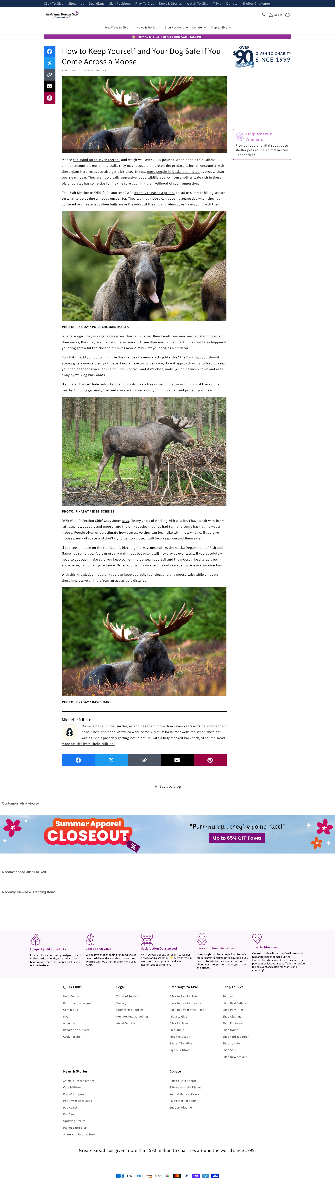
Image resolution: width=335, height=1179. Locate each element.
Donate (232, 4)
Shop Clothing (232, 1016)
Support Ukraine (180, 1107)
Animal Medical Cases (184, 1094)
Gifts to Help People (183, 1081)
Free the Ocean (179, 1036)
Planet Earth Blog (75, 1127)
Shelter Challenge (256, 4)
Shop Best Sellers (234, 1003)
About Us (69, 1023)
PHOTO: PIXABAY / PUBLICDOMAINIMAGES (95, 327)
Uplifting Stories (74, 1121)
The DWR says (190, 357)
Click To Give (54, 4)
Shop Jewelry (232, 1043)
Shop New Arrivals (235, 1057)
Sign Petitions (120, 4)
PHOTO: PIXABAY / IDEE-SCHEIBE (88, 511)
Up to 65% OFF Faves (237, 838)
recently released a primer (154, 192)
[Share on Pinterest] (49, 98)
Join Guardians (92, 4)
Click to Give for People (185, 1003)
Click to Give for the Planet (187, 1010)
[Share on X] (49, 63)
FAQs (66, 1016)
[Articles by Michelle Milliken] (69, 731)
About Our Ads (125, 1023)
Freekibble (176, 1030)
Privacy (121, 1003)
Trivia (217, 4)
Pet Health (70, 1107)
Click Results (72, 1036)
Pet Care (69, 1114)
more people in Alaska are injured (173, 171)
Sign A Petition (179, 1050)
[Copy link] (49, 75)
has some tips (82, 553)
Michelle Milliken (95, 70)
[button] (264, 15)
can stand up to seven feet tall (96, 159)
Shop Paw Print (233, 1010)
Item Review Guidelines (132, 1016)
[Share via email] (49, 86)
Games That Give (180, 1043)
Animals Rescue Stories (79, 1081)
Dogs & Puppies (73, 1094)
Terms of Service (127, 996)
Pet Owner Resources (77, 1101)
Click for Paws (178, 1023)
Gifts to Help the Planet (185, 1087)
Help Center (71, 996)
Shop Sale (229, 1050)
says (125, 520)
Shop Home (230, 1030)
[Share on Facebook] (49, 51)
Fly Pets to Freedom (183, 1101)
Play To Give (144, 4)
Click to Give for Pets (183, 996)
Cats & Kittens (72, 1087)
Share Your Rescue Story (79, 1134)
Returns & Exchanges (77, 1003)
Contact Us (70, 1010)
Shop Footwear (233, 1023)
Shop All (228, 996)
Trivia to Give (178, 1016)
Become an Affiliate (76, 1030)
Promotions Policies (129, 1010)
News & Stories (170, 4)
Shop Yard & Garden (236, 1036)
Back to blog (170, 786)
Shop (72, 4)
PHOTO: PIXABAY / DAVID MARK (87, 702)
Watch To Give (197, 4)
